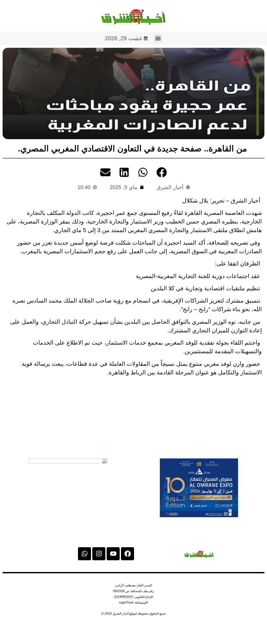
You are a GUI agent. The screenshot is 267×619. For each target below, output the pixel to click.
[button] (158, 38)
